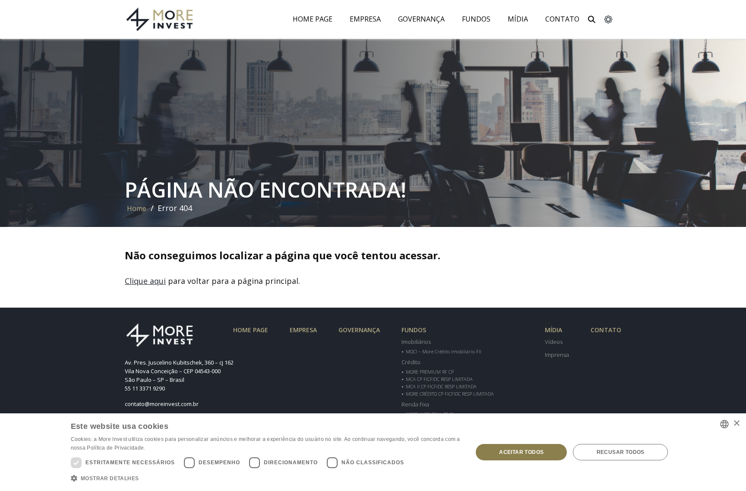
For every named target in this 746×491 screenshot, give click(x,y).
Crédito (410, 362)
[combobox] (724, 424)
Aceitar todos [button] (521, 452)
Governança (421, 19)
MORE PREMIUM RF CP (430, 371)
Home (136, 208)
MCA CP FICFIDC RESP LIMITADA (439, 379)
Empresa (365, 19)
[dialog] (373, 452)
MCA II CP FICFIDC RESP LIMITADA (441, 386)
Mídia (553, 330)
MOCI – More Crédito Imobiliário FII (443, 351)
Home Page (312, 19)
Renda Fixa (415, 404)
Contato (562, 19)
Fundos (476, 19)
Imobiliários (416, 342)
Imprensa (557, 355)
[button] (266, 479)
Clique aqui (145, 281)
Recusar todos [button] (621, 452)
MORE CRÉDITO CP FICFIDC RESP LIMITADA (450, 393)
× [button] (736, 423)
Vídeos (554, 342)
